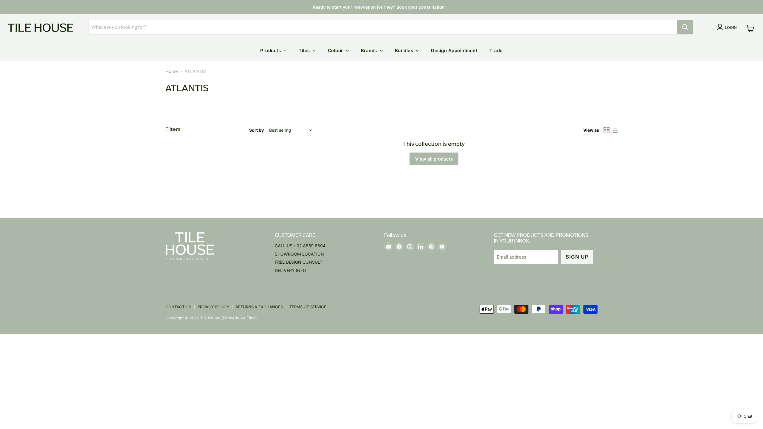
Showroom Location (299, 254)
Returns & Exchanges (259, 306)
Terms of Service (307, 306)
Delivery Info (290, 270)
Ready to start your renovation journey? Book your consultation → (381, 7)
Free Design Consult (298, 262)
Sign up (577, 257)
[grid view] (606, 130)
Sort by (256, 130)
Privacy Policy (213, 306)
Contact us (178, 306)
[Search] (685, 27)
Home (171, 71)
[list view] (615, 130)
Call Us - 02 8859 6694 (300, 245)
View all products (434, 159)
